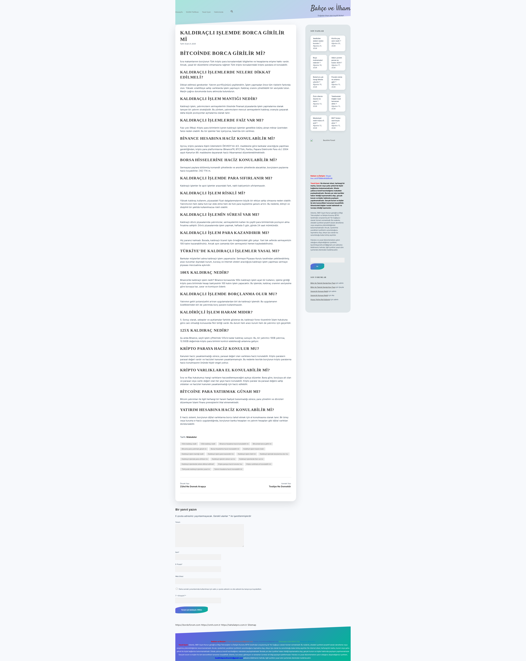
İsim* (177, 552)
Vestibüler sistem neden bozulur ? (318, 40)
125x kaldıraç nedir (208, 444)
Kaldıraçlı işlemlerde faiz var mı (251, 459)
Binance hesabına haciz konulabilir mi (234, 444)
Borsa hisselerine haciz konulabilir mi (225, 449)
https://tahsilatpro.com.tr (234, 624)
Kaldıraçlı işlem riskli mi (247, 454)
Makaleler (191, 437)
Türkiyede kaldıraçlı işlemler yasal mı (196, 469)
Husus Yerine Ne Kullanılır (320, 299)
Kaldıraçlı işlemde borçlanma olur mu (274, 454)
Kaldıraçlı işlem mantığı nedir (193, 454)
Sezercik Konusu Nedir (319, 291)
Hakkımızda (218, 12)
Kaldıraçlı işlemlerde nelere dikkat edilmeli (198, 464)
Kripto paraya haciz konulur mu (230, 464)
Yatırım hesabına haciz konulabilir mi (228, 469)
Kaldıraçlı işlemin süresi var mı (223, 459)
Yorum (177, 522)
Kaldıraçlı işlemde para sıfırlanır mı (195, 459)
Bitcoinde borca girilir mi (262, 444)
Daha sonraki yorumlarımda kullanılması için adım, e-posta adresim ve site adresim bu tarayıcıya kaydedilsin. (220, 589)
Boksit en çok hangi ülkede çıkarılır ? (318, 79)
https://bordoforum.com (187, 624)
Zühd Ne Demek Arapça (193, 486)
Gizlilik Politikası (192, 12)
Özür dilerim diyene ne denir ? (318, 98)
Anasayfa (179, 12)
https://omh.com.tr (210, 624)
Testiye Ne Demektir (280, 486)
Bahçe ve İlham (331, 9)
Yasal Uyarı (206, 12)
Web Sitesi (179, 576)
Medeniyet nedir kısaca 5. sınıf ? (318, 120)
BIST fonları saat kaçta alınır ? (336, 120)
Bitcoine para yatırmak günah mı (194, 449)
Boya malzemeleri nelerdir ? (318, 60)
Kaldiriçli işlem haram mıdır (253, 449)
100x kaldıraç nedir (189, 444)
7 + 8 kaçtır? (180, 596)
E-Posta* (178, 564)
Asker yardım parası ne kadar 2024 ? (336, 60)
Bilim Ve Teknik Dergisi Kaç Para (323, 283)
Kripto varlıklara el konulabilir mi (258, 464)
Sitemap (252, 624)
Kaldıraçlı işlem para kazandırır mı (221, 454)
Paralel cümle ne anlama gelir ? (336, 79)
